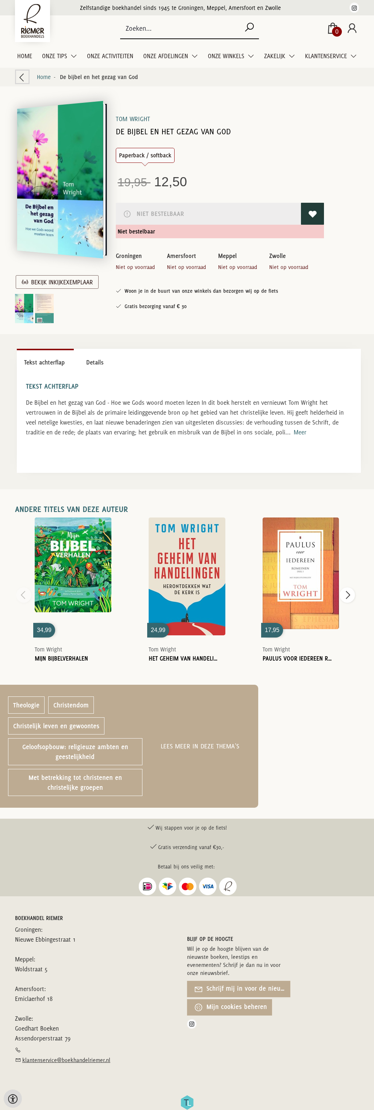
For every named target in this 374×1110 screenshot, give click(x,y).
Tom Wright (133, 119)
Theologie (26, 705)
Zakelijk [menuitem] (275, 56)
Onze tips (55, 56)
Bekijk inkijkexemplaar (60, 282)
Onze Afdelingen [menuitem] (166, 56)
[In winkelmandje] (73, 566)
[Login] (352, 28)
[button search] (249, 28)
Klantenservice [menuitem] (326, 56)
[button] (60, 179)
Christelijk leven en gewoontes (56, 726)
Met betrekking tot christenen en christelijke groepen (75, 782)
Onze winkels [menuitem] (227, 56)
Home (24, 56)
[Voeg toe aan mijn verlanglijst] (312, 214)
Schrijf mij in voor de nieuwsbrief (247, 988)
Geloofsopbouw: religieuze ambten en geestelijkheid (75, 751)
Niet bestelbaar (159, 213)
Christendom (71, 705)
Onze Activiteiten (110, 56)
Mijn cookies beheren (236, 1006)
